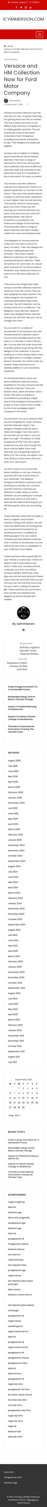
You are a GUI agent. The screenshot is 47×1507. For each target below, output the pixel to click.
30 (23, 1107)
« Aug (10, 1115)
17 (28, 1098)
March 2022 (14, 1019)
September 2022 (16, 987)
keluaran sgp (14, 1228)
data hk (12, 1207)
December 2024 (16, 845)
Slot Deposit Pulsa (17, 1265)
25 (32, 1102)
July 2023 (12, 935)
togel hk (12, 1426)
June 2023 (13, 940)
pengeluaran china (17, 1363)
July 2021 (12, 1062)
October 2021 (15, 1046)
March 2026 (14, 787)
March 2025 (14, 829)
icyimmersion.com (23, 19)
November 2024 (16, 850)
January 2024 (15, 903)
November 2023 (16, 913)
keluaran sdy (14, 1431)
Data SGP (9, 1472)
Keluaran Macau (16, 1249)
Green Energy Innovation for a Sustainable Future (23, 688)
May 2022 (13, 1009)
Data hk (12, 1233)
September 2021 (16, 1051)
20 (10, 1102)
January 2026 (15, 797)
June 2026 (13, 771)
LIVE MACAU (14, 1254)
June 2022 (13, 1003)
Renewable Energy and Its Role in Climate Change (21, 698)
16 (23, 1098)
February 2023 (15, 961)
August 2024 (14, 866)
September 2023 (16, 924)
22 (19, 1102)
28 (14, 1107)
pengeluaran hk (16, 1238)
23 (23, 1102)
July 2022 (12, 998)
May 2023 (13, 945)
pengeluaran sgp (16, 1222)
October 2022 (15, 982)
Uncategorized (10, 60)
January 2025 (15, 839)
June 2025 (13, 813)
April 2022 (13, 1014)
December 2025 (16, 802)
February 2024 (15, 898)
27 (10, 1107)
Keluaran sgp (14, 1212)
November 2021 (16, 1040)
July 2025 (12, 808)
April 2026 (13, 781)
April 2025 (13, 824)
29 (19, 1107)
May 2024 (13, 882)
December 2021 (16, 1035)
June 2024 (13, 877)
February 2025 (15, 834)
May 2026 (13, 776)
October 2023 (15, 919)
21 (15, 1102)
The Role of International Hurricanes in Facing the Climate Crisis (21, 729)
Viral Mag (31, 1500)
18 (32, 1098)
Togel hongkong (16, 1201)
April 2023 (13, 951)
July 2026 (12, 765)
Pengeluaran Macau (18, 1243)
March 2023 (14, 956)
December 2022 (16, 972)
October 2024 (15, 855)
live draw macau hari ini (20, 1394)
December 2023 (16, 908)
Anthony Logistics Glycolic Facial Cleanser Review (30, 648)
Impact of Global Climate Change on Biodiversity (21, 718)
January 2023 (15, 966)
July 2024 (13, 871)
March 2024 (14, 892)
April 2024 (13, 887)
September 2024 (16, 861)
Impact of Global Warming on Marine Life (22, 708)
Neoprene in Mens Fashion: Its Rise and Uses (17, 664)
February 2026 (15, 792)
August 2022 (14, 993)
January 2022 (15, 1030)
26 (37, 1102)
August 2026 (14, 760)
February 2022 (15, 1025)
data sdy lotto (15, 1436)
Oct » (17, 1115)
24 (28, 1102)
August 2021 (14, 1056)
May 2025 (13, 818)
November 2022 (16, 977)
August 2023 (14, 929)
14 (15, 1098)
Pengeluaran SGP (13, 1477)
